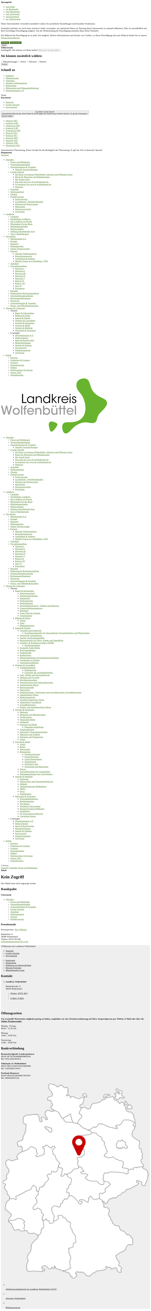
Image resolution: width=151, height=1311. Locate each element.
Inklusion (19, 187)
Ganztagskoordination (29, 663)
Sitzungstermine (17, 365)
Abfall (22, 744)
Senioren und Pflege (28, 724)
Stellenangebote (17, 192)
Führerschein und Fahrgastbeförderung (22, 88)
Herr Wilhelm (21, 929)
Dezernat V (20, 278)
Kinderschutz (25, 655)
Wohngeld (24, 722)
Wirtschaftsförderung (29, 799)
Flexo (22, 791)
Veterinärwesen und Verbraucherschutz (36, 682)
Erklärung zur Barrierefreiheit (18, 965)
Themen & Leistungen (15, 308)
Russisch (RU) (12, 138)
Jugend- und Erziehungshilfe (32, 638)
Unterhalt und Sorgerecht (30, 630)
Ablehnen (5, 43)
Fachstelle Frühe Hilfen (30, 648)
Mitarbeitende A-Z (18, 239)
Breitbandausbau (27, 801)
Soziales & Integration (24, 323)
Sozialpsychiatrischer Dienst (32, 700)
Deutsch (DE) (11, 121)
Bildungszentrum (27, 625)
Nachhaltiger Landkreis (20, 219)
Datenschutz (11, 963)
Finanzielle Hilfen (27, 719)
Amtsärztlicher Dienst (29, 685)
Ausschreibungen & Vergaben (23, 167)
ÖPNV (23, 789)
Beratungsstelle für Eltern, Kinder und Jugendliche (41, 640)
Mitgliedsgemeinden (19, 226)
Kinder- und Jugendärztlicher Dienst (35, 707)
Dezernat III (20, 273)
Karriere (13, 251)
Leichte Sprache (12, 105)
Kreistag (14, 358)
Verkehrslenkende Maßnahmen (33, 786)
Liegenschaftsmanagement (31, 608)
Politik (8, 355)
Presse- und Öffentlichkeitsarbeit (24, 306)
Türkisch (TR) (12, 143)
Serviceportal (11, 107)
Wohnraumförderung (29, 596)
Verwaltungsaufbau (18, 266)
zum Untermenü (12, 14)
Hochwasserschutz (23, 209)
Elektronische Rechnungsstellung (24, 293)
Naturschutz (25, 749)
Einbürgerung (30, 670)
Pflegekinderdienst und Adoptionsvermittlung (39, 658)
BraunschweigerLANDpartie (32, 809)
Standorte (10, 76)
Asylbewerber (26, 717)
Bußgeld (23, 784)
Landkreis (10, 214)
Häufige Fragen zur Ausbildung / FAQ (31, 261)
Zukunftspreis (30, 762)
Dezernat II (20, 271)
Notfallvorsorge (17, 197)
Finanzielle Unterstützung (31, 635)
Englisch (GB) (12, 128)
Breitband (24, 611)
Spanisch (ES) (12, 140)
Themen (13, 310)
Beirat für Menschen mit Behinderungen (32, 177)
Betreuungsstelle (27, 687)
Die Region (25, 804)
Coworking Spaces (28, 816)
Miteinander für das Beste (21, 224)
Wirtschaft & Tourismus (25, 330)
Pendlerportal (25, 794)
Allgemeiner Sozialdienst (30, 702)
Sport (22, 623)
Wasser (23, 769)
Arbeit (22, 739)
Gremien (14, 362)
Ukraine (13, 194)
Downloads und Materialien (36, 766)
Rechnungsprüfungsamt (20, 298)
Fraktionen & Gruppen (20, 360)
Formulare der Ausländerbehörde (39, 672)
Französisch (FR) (13, 130)
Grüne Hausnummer (33, 759)
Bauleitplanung (26, 603)
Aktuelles (10, 159)
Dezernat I (19, 268)
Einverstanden (16, 43)
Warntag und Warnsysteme (26, 204)
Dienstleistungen (10, 61)
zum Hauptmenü (13, 11)
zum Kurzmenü (12, 16)
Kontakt (13, 241)
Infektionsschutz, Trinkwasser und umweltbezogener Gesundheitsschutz (50, 692)
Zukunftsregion (16, 375)
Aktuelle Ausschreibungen (26, 169)
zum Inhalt (10, 7)
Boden (22, 747)
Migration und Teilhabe (30, 734)
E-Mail (17, 998)
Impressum (10, 960)
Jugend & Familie (22, 318)
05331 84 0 (18, 993)
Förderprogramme (23, 350)
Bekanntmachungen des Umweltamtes (36, 774)
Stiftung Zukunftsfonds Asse (22, 231)
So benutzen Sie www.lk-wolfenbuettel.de (33, 184)
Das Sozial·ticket (22, 179)
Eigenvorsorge (21, 199)
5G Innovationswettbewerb (31, 814)
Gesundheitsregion (28, 705)
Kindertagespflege (32, 645)
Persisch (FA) (11, 133)
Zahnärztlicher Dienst (29, 695)
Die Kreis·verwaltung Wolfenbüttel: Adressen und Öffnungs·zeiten (43, 174)
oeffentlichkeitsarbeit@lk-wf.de (14, 941)
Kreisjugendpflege (28, 650)
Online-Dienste (21, 338)
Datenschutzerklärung (10, 38)
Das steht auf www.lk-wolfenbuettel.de (32, 182)
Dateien (43, 61)
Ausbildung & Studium (25, 258)
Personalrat (20, 288)
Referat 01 (19, 281)
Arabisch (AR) (12, 123)
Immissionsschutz (27, 593)
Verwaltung (10, 236)
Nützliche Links (31, 764)
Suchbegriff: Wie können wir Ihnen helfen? (19, 50)
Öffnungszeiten (12, 78)
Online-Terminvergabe (20, 249)
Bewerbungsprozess (23, 256)
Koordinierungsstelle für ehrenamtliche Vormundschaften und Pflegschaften (57, 633)
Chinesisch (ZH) (13, 125)
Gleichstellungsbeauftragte (21, 296)
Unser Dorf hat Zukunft (30, 613)
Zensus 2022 (15, 372)
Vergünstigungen (27, 729)
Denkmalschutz (26, 601)
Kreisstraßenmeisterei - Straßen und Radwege (39, 606)
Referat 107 (20, 283)
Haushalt (14, 291)
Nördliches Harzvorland (30, 806)
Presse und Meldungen (20, 162)
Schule (23, 620)
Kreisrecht (14, 301)
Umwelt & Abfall (22, 325)
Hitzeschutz (20, 206)
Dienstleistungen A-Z (15, 90)
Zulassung (10, 80)
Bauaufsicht (25, 598)
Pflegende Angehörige (34, 727)
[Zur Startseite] (54, 433)
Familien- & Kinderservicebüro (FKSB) (37, 643)
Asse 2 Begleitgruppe (19, 234)
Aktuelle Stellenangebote (16, 83)
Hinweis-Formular (13, 968)
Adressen (33, 61)
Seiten (23, 61)
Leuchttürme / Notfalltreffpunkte (29, 202)
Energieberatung (32, 757)
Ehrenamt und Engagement (31, 737)
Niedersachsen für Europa (21, 370)
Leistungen (15, 333)
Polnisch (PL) (11, 135)
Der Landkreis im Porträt (21, 221)
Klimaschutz (11, 85)
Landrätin (14, 216)
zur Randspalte (12, 9)
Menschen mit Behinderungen (33, 715)
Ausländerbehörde (27, 667)
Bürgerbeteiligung (23, 343)
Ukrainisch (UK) (13, 145)
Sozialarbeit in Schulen (30, 660)
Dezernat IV (20, 276)
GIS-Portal (19, 353)
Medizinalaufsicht (27, 697)
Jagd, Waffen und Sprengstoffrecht (35, 675)
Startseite (10, 102)
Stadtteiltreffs (25, 653)
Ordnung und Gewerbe (29, 677)
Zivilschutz (20, 211)
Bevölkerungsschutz (28, 680)
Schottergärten (26, 615)
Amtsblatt (14, 189)
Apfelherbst (25, 811)
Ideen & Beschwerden (24, 340)
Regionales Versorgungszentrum (33, 732)
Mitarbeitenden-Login (15, 970)
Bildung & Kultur (22, 315)
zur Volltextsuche (13, 19)
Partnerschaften (17, 229)
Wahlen (13, 367)
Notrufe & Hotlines (23, 345)
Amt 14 (18, 286)
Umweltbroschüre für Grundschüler (35, 771)
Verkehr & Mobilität (24, 328)
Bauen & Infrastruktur (24, 313)
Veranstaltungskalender (20, 164)
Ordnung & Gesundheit (25, 320)
